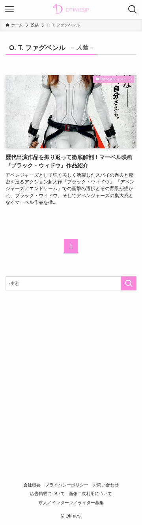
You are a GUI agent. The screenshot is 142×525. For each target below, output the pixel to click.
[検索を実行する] (128, 283)
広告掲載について (47, 493)
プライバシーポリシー (66, 484)
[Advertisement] (71, 371)
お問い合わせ (106, 484)
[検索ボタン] (132, 9)
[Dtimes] (71, 9)
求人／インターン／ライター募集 (71, 502)
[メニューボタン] (9, 9)
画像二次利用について (90, 493)
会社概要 (32, 484)
